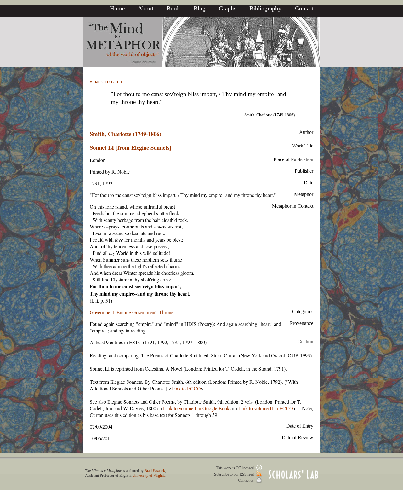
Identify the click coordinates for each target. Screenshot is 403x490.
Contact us (246, 480)
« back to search (106, 81)
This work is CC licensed (235, 468)
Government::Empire (110, 312)
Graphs (227, 8)
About (145, 8)
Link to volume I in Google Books (197, 408)
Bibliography (265, 8)
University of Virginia (149, 475)
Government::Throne (152, 312)
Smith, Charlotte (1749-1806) (125, 134)
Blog (200, 8)
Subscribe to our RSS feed (234, 474)
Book (173, 8)
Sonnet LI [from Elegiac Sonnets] (130, 147)
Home (117, 8)
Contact (304, 8)
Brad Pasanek (155, 471)
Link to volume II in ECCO (265, 408)
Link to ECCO (186, 388)
